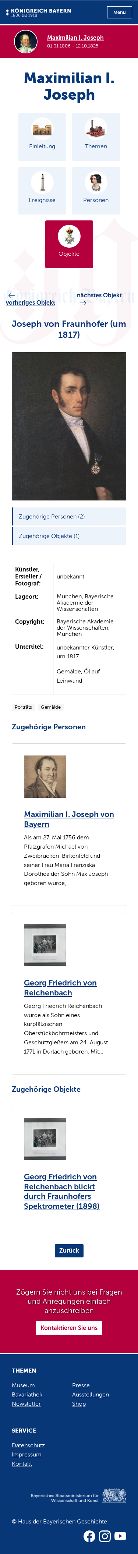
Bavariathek (27, 1394)
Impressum (27, 1454)
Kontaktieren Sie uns (69, 1327)
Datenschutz (28, 1445)
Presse (81, 1385)
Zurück (69, 1250)
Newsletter (26, 1404)
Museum (23, 1385)
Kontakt (22, 1464)
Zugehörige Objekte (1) (49, 536)
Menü (119, 12)
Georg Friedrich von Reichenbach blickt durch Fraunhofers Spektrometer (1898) (62, 1191)
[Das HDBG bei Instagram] (105, 1536)
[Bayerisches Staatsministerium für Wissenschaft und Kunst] (69, 1503)
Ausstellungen (90, 1394)
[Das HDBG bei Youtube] (120, 1536)
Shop (79, 1404)
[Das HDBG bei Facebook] (89, 1536)
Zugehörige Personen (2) (52, 516)
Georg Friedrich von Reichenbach (60, 988)
